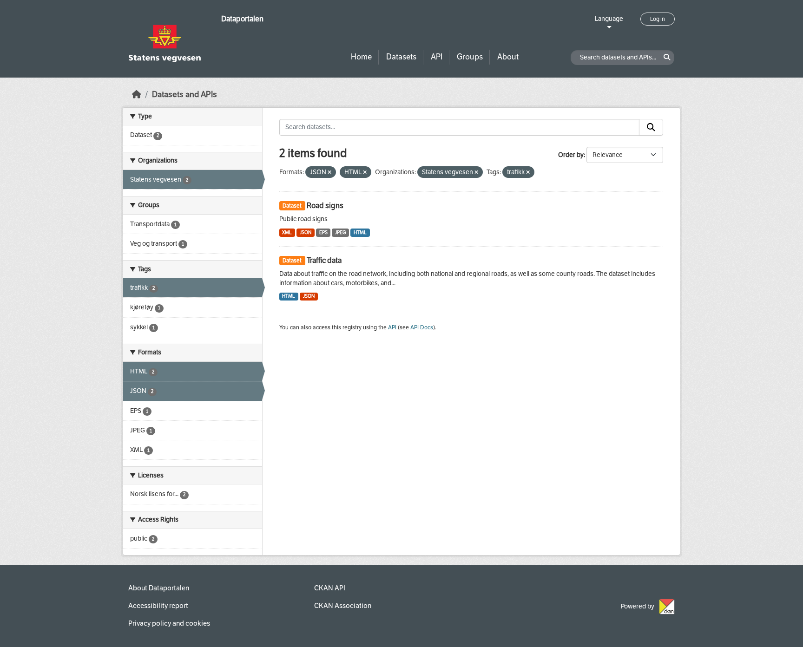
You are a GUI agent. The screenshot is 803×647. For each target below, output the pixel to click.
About (508, 57)
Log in (657, 19)
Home (361, 57)
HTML (360, 232)
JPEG (340, 232)
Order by (571, 155)
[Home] (136, 94)
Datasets (401, 57)
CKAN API (329, 588)
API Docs (421, 327)
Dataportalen (242, 18)
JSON (305, 232)
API (436, 57)
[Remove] (329, 173)
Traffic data (324, 260)
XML (287, 232)
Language (609, 19)
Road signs (325, 205)
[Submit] (651, 127)
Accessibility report (158, 605)
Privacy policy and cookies (169, 623)
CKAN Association (342, 605)
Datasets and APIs (184, 94)
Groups (470, 57)
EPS (323, 232)
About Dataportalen (158, 588)
